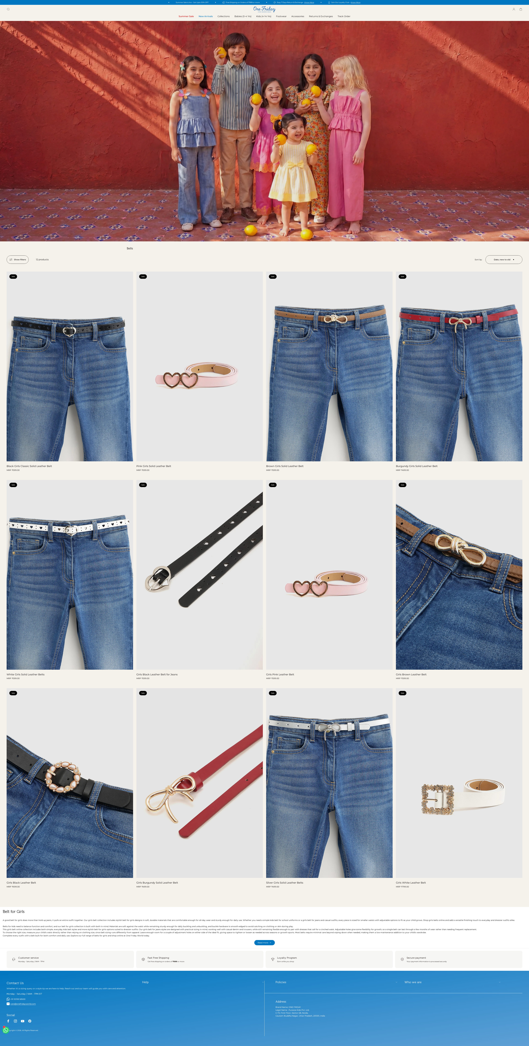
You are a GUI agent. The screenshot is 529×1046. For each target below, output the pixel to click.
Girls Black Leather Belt (21, 882)
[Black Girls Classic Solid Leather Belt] (70, 366)
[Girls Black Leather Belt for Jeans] (199, 575)
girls (20, 920)
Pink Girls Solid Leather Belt (153, 466)
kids (13, 926)
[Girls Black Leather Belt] (70, 783)
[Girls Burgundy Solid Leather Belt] (199, 783)
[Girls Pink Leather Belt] (329, 575)
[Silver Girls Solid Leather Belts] (329, 783)
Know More (309, 2)
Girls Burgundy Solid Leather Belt (157, 882)
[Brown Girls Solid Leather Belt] (329, 366)
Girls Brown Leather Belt (411, 674)
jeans (158, 929)
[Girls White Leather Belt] (459, 783)
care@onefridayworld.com (23, 1004)
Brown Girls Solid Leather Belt (284, 466)
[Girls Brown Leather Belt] (459, 575)
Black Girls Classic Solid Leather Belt (29, 466)
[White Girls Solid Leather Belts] (70, 575)
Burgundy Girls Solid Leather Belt (417, 466)
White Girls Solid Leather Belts (25, 674)
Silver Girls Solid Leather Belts (284, 882)
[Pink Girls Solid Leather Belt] (199, 366)
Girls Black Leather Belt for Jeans (157, 674)
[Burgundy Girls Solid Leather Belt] (459, 366)
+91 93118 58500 (17, 999)
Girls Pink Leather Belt (280, 674)
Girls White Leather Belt (411, 882)
